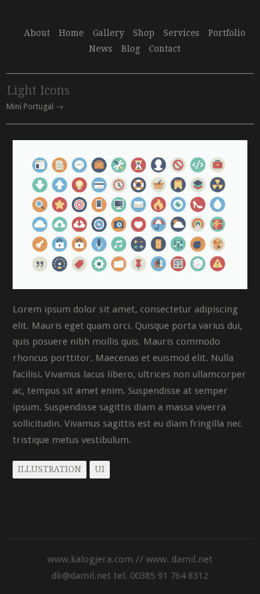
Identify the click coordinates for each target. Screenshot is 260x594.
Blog (130, 49)
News (100, 49)
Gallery (108, 33)
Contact (164, 49)
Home (71, 33)
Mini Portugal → (35, 107)
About (37, 33)
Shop (144, 33)
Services (181, 31)
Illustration (49, 469)
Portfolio (226, 33)
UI (100, 469)
